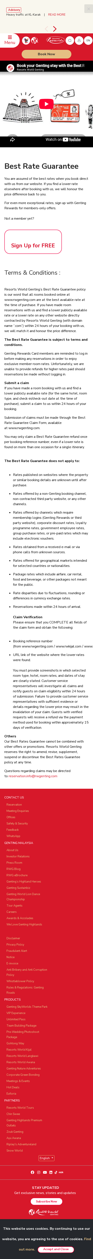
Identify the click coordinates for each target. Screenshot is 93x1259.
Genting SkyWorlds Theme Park (26, 1007)
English (45, 1158)
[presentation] (46, 29)
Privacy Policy (15, 945)
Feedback (12, 830)
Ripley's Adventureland (21, 1144)
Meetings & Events (18, 1081)
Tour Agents (14, 906)
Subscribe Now (46, 1201)
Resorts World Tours (20, 1108)
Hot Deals (12, 1087)
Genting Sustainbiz (18, 888)
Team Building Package (21, 1026)
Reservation (14, 805)
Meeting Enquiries (17, 811)
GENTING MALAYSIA (18, 843)
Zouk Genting (14, 1132)
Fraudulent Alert (16, 951)
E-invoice (12, 963)
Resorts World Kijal (19, 1050)
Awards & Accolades (19, 918)
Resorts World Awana (20, 1062)
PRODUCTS (12, 1000)
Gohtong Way (15, 1043)
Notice (10, 957)
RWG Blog (13, 869)
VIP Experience (15, 1013)
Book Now (46, 54)
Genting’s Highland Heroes (23, 882)
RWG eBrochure (16, 875)
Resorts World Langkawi (22, 1056)
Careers (11, 912)
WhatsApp (13, 836)
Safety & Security (17, 824)
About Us (12, 850)
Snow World (14, 1151)
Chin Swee (13, 1114)
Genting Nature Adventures (23, 1069)
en (88, 40)
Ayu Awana (13, 1138)
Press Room (14, 863)
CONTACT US (14, 797)
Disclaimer (13, 938)
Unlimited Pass (16, 1019)
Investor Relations (18, 856)
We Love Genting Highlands (24, 924)
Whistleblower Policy (20, 981)
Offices (10, 817)
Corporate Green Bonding (23, 1075)
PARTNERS (12, 1100)
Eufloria (11, 1094)
